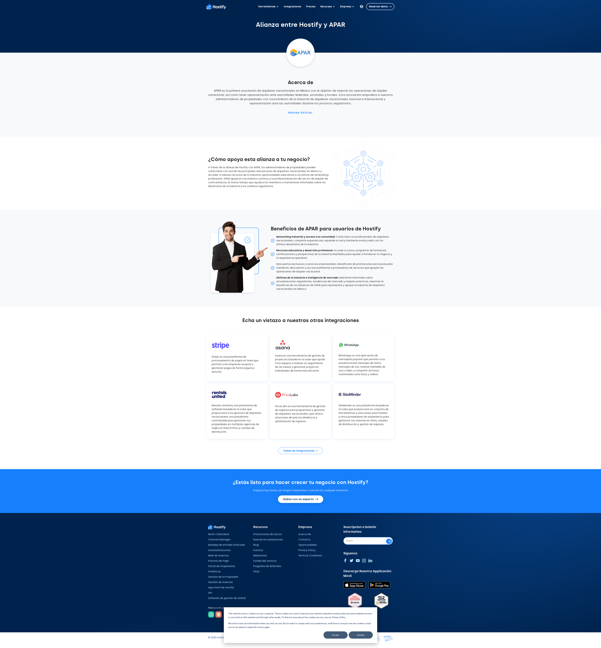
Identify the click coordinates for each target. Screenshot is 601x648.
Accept (335, 635)
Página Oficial (300, 112)
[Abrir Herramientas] (277, 6)
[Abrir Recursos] (334, 6)
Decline (361, 635)
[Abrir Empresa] (353, 6)
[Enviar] (389, 541)
